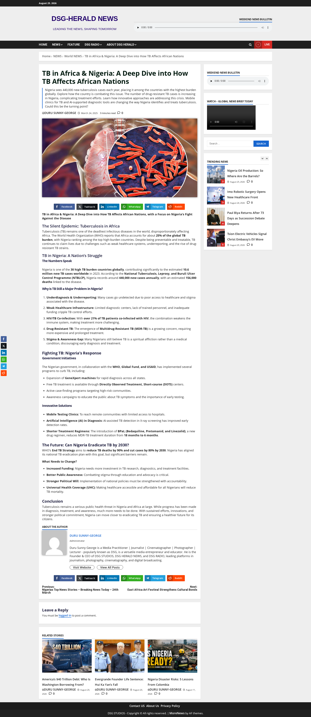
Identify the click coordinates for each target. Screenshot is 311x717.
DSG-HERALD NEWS (85, 18)
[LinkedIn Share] (4, 353)
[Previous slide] (262, 158)
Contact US (137, 706)
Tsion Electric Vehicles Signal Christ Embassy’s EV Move (216, 238)
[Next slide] (267, 158)
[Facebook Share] (4, 339)
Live (267, 44)
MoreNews (177, 713)
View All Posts (110, 567)
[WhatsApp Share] (4, 359)
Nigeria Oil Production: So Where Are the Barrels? (216, 174)
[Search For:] (230, 144)
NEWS (56, 44)
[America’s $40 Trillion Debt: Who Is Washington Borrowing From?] (67, 656)
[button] (4, 379)
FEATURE (74, 44)
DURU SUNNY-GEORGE (60, 112)
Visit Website (82, 567)
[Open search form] (250, 44)
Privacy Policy (170, 706)
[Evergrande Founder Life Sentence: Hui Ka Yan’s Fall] (119, 656)
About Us (152, 706)
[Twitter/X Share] (4, 346)
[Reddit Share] (4, 373)
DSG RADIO (92, 44)
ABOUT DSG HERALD (120, 44)
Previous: (80, 589)
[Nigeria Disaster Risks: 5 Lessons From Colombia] (172, 656)
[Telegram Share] (4, 366)
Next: (162, 588)
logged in (65, 615)
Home (43, 44)
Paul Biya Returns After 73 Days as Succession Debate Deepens (216, 217)
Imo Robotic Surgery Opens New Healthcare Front (216, 195)
